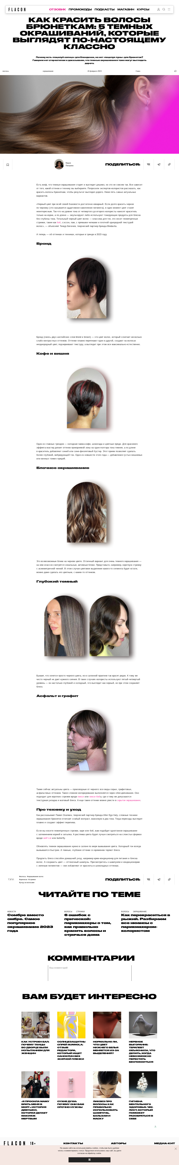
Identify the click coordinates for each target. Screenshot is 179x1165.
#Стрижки (32, 879)
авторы (118, 1143)
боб (59, 222)
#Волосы (22, 876)
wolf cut (47, 838)
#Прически (23, 879)
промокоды (80, 9)
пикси (81, 796)
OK (89, 1159)
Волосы (6, 71)
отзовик (57, 9)
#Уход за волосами (26, 882)
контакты (73, 1143)
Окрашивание (48, 71)
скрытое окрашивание (128, 800)
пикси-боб (94, 796)
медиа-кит (164, 1143)
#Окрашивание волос (35, 876)
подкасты (105, 9)
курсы (143, 9)
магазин (125, 9)
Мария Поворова (70, 164)
